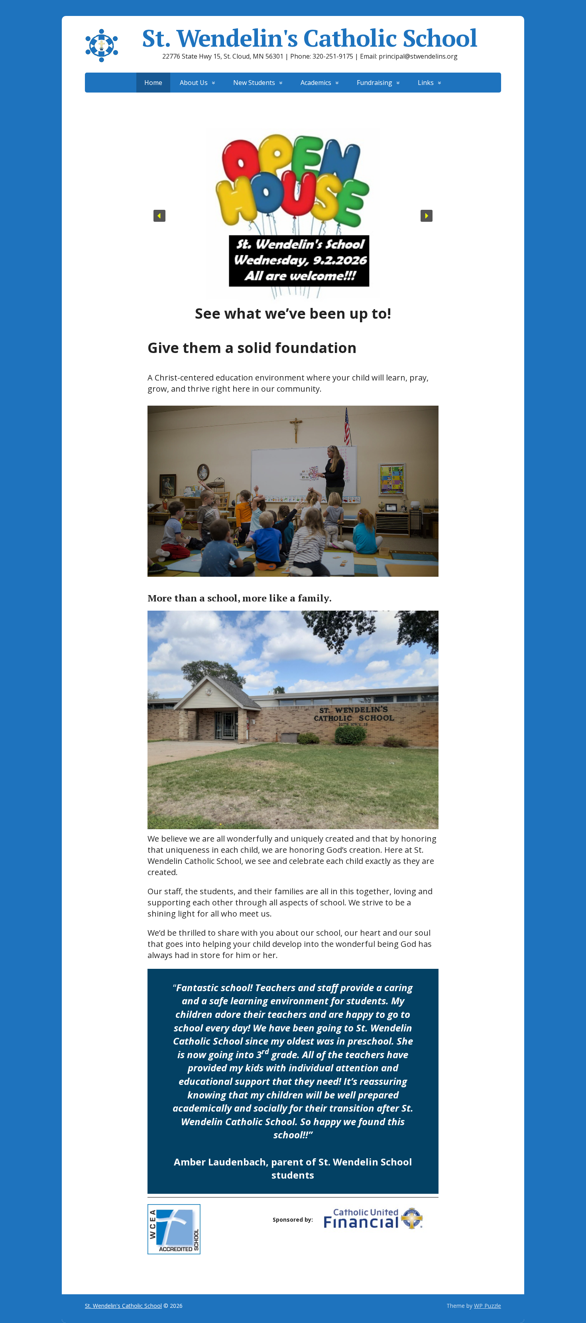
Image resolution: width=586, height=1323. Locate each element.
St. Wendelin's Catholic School (309, 38)
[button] (159, 216)
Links (426, 82)
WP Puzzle (487, 1305)
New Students (254, 82)
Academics (316, 82)
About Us (194, 82)
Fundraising (374, 82)
